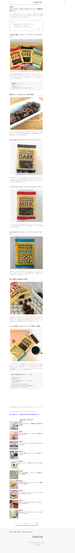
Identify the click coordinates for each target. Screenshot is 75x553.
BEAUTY (19, 531)
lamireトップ (11, 4)
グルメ (19, 4)
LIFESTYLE (15, 4)
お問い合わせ (30, 531)
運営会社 (30, 542)
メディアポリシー (43, 542)
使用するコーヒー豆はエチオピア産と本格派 (21, 25)
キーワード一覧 (41, 543)
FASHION (15, 531)
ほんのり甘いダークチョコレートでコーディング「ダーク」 (23, 27)
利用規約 (34, 542)
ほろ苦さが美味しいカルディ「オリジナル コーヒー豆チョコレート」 (25, 24)
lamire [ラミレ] (37, 2)
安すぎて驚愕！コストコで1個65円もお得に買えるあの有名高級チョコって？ (25, 414)
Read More (26, 524)
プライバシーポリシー (35, 543)
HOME (11, 531)
